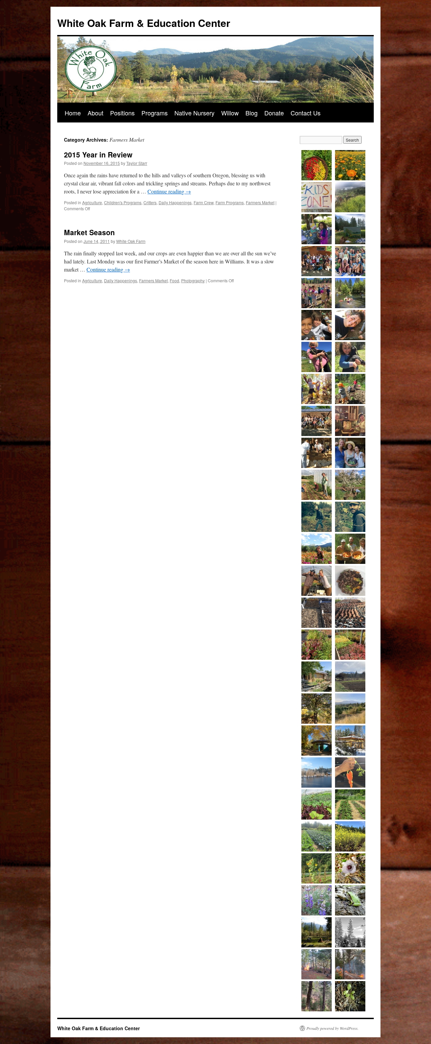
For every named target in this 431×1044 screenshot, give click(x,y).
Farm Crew (203, 202)
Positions (122, 112)
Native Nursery (194, 112)
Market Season (89, 232)
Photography (193, 280)
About (95, 112)
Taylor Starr (136, 163)
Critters (150, 202)
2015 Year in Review (98, 154)
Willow (230, 112)
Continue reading (169, 191)
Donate (274, 112)
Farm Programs (230, 202)
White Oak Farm (130, 241)
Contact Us (306, 112)
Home (73, 112)
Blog (251, 112)
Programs (154, 112)
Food (174, 280)
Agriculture (92, 202)
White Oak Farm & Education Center (143, 22)
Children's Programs (122, 202)
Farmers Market (260, 202)
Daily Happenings (175, 202)
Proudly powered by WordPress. (332, 1028)
